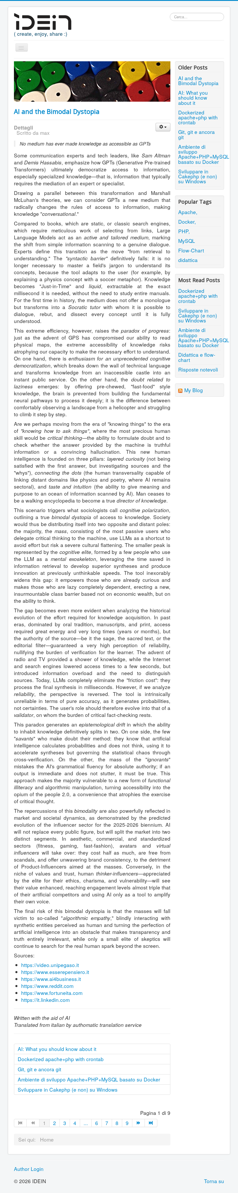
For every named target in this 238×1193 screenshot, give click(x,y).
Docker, (187, 221)
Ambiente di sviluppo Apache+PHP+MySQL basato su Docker (89, 1079)
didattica (188, 259)
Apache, (187, 212)
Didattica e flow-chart (196, 357)
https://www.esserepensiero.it (55, 971)
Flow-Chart (191, 250)
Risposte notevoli (198, 369)
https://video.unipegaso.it (50, 964)
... (86, 1122)
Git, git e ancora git (39, 1069)
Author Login (29, 1168)
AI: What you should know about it (57, 1048)
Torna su (214, 1181)
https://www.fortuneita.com (51, 992)
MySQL (186, 240)
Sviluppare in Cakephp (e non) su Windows (68, 1089)
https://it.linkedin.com (45, 999)
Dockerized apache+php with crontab (61, 1059)
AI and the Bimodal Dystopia (57, 111)
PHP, (184, 231)
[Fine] (151, 1123)
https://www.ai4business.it (51, 978)
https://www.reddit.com (47, 985)
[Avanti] (138, 1123)
